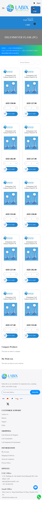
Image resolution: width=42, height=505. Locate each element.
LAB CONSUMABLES (15, 48)
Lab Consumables (7, 438)
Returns (4, 418)
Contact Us (5, 414)
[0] (35, 487)
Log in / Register (28, 20)
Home (4, 48)
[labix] (18, 8)
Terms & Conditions (8, 459)
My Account (5, 452)
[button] (35, 9)
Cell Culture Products (10, 50)
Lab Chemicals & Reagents (10, 435)
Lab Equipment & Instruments (11, 442)
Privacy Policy (6, 463)
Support (4, 422)
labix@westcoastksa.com (9, 497)
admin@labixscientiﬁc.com (10, 481)
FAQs (3, 425)
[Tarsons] (8, 71)
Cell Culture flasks (30, 50)
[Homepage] (21, 502)
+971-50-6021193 (7, 484)
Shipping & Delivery (8, 455)
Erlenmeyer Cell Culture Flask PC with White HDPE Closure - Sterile (10, 76)
